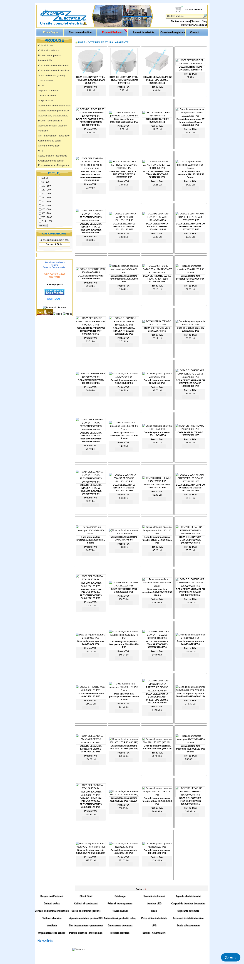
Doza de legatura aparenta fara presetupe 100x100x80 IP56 (124, 279)
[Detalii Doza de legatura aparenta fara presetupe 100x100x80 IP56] (124, 272)
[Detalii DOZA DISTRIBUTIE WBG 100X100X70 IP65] (91, 272)
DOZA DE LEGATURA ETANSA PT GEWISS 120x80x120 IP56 (157, 226)
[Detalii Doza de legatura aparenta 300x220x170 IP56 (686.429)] (157, 742)
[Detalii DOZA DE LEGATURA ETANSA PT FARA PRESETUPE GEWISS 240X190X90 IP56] (91, 482)
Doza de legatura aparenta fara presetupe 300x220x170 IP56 (124, 644)
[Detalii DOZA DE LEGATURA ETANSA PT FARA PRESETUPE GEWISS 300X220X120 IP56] (91, 586)
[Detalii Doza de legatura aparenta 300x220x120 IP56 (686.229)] (190, 690)
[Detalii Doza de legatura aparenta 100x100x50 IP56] (190, 324)
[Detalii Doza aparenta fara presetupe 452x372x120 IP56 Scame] (190, 742)
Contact (194, 32)
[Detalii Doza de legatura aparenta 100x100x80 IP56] (124, 377)
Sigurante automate (48, 90)
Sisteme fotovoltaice (48, 145)
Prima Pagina (50, 32)
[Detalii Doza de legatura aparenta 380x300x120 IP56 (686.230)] (124, 794)
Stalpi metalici (45, 100)
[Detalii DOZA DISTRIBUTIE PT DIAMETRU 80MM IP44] (190, 63)
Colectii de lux (45, 45)
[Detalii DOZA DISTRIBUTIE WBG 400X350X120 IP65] (91, 690)
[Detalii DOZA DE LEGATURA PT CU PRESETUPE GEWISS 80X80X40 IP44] (157, 74)
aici (180, 953)
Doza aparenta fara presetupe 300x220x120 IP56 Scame (157, 592)
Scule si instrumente (188, 925)
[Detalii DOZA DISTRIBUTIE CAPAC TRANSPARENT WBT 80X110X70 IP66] (157, 168)
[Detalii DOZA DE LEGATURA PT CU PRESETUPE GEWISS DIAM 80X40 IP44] (124, 74)
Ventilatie (43, 130)
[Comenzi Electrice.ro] (37, 25)
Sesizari (195, 21)
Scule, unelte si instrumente (52, 155)
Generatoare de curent (49, 140)
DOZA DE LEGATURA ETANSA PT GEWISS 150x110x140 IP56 (124, 331)
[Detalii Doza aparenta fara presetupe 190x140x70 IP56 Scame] (124, 429)
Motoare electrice (119, 932)
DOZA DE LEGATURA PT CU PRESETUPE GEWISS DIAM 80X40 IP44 (123, 80)
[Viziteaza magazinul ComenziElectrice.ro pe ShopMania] (54, 294)
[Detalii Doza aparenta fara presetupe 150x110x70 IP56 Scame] (190, 272)
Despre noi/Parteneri (51, 896)
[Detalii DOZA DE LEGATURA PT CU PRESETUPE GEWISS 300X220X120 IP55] (190, 586)
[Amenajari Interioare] (54, 307)
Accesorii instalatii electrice (52, 125)
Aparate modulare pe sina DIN (53, 110)
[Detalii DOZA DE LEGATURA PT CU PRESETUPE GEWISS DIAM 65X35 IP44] (90, 74)
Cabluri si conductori (48, 50)
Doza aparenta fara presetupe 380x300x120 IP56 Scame (124, 697)
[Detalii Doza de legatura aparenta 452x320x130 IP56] (124, 847)
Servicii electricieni (154, 896)
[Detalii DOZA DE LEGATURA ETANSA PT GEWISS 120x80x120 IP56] (157, 220)
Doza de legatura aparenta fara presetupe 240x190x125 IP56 (157, 540)
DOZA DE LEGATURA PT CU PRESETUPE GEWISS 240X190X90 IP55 (190, 488)
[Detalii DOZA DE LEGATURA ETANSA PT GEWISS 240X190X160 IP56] (190, 533)
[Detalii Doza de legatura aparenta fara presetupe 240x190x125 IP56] (157, 533)
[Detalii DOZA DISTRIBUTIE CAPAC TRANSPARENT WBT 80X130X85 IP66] (157, 272)
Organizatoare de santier (51, 160)
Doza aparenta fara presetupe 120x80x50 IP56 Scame (190, 174)
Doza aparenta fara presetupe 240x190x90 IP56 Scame (90, 540)
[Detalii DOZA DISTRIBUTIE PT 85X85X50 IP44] (157, 115)
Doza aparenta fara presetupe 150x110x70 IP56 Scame (190, 279)
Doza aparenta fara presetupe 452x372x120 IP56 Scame (190, 749)
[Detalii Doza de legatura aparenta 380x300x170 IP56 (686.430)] (91, 847)
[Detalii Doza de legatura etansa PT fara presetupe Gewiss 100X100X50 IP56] (190, 116)
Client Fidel (85, 896)
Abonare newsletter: (47, 945)
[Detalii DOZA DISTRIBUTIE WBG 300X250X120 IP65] (124, 585)
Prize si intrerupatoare (49, 55)
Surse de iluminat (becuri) (51, 75)
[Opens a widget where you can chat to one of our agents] (230, 957)
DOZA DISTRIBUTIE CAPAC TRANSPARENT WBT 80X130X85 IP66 (157, 279)
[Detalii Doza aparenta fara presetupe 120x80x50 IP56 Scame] (190, 168)
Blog (204, 21)
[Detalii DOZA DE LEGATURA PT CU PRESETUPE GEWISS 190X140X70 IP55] (190, 377)
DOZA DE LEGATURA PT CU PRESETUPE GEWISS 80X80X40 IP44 (157, 80)
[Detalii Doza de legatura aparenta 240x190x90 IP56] (91, 638)
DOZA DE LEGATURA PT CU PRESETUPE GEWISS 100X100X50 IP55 (90, 122)
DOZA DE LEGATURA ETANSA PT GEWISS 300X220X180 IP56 (157, 644)
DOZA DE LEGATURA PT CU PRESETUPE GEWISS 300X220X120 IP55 (190, 592)
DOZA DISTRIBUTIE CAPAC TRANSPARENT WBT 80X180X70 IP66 (91, 331)
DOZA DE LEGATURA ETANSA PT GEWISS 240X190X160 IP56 (190, 540)
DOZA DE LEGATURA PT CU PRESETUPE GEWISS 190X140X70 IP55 (190, 383)
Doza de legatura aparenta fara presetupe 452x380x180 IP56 (157, 801)
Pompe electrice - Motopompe (53, 165)
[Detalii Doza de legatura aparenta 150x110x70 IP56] (157, 429)
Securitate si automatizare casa (54, 105)
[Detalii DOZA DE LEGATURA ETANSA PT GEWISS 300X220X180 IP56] (157, 638)
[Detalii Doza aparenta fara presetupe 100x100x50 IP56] (124, 115)
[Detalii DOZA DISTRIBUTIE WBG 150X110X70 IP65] (157, 324)
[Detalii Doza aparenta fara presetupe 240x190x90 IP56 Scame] (91, 533)
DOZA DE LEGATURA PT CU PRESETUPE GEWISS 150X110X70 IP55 (190, 226)
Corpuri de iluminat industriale (53, 70)
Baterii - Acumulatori (154, 932)
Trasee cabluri (45, 80)
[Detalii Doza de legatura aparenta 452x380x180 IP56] (157, 847)
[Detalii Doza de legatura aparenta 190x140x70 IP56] (124, 533)
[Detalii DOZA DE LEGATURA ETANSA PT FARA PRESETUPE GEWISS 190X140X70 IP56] (91, 429)
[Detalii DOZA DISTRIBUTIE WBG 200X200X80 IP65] (190, 429)
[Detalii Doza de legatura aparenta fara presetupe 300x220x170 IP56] (124, 638)
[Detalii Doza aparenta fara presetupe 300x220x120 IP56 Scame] (157, 586)
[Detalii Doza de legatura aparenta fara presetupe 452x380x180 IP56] (157, 795)
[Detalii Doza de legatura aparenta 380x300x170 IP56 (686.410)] (124, 742)
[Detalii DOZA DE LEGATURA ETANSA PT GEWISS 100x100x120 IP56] (124, 220)
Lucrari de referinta (143, 32)
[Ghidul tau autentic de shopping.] (54, 301)
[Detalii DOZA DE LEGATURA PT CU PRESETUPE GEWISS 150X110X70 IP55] (190, 220)
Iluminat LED (45, 60)
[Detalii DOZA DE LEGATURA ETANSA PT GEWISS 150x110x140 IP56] (124, 325)
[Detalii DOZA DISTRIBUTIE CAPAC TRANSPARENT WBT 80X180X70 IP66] (91, 325)
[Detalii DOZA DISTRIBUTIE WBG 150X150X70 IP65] (91, 377)
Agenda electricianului (188, 896)
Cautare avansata (180, 21)
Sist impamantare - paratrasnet (54, 135)
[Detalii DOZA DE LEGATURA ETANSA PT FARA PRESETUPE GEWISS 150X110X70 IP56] (91, 220)
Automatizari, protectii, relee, (53, 115)
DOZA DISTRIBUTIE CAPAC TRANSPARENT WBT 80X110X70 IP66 (157, 174)
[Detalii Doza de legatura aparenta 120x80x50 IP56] (157, 377)
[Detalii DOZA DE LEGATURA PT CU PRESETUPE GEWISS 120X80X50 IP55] (124, 168)
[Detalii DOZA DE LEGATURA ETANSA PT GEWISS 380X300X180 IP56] (91, 742)
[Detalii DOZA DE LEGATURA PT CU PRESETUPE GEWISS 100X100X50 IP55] (91, 116)
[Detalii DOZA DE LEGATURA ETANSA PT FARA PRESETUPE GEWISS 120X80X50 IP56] (91, 168)
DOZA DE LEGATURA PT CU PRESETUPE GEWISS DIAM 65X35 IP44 (90, 80)
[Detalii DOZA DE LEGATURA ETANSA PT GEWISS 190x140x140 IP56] (124, 481)
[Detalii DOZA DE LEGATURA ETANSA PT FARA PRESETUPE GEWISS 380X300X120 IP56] (157, 690)
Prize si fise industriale (50, 120)
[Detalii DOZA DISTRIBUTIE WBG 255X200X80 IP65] (157, 481)
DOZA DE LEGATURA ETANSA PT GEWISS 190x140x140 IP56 (124, 488)
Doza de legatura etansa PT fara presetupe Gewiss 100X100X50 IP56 (190, 122)
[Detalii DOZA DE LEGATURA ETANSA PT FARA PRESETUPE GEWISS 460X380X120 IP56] (91, 795)
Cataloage (119, 896)
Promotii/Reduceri (112, 32)
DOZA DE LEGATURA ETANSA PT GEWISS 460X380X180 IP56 (190, 801)
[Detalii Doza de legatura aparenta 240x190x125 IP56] (190, 638)
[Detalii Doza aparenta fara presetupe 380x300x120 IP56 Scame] (124, 690)
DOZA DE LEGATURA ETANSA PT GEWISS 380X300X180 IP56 (91, 749)
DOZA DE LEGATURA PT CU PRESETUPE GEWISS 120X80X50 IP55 (123, 174)
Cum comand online (80, 32)
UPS (40, 150)
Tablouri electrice (47, 95)
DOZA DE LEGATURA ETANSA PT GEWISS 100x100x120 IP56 (124, 226)
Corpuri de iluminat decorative (53, 65)
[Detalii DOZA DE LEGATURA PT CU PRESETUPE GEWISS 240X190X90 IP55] (190, 481)
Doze (41, 85)
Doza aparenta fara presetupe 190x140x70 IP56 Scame (124, 435)
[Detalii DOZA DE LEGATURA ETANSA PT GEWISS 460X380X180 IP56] (190, 795)
